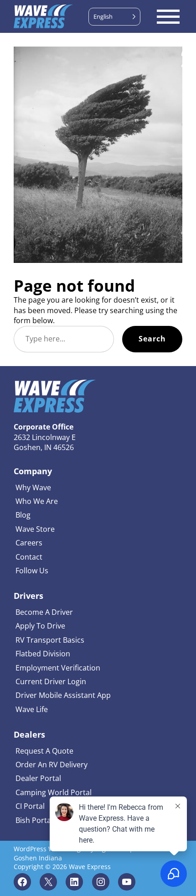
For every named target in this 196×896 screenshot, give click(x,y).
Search (152, 339)
